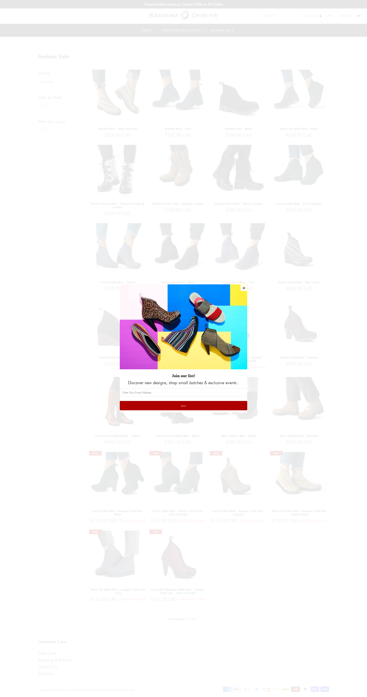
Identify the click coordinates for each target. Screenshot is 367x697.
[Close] (244, 288)
